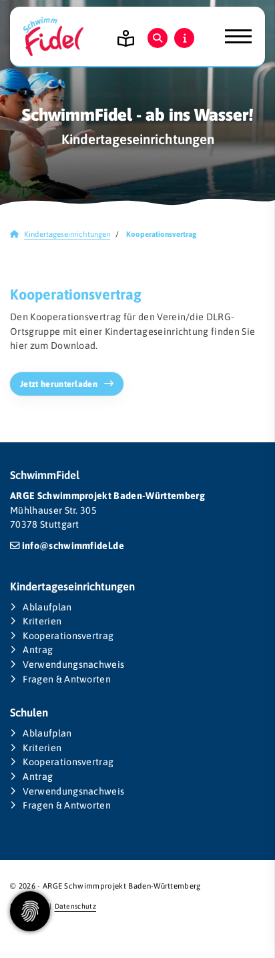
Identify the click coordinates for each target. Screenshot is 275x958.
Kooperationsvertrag (68, 635)
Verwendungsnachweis (73, 664)
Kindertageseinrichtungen (67, 233)
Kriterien (42, 621)
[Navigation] (233, 36)
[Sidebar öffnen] (184, 38)
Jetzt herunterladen (58, 384)
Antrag (38, 649)
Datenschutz (76, 906)
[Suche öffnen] (158, 38)
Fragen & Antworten (67, 679)
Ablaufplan (47, 607)
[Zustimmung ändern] (30, 911)
